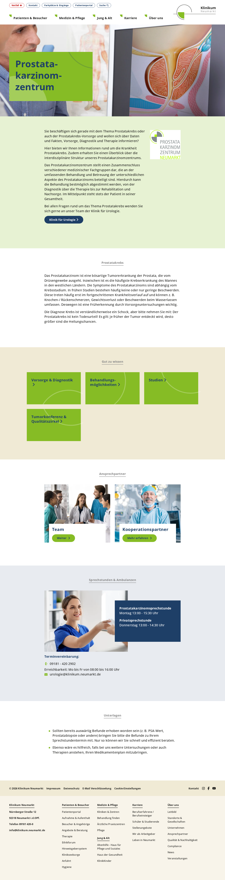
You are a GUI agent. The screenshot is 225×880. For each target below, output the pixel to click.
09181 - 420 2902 (63, 664)
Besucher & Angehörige (76, 824)
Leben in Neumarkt (143, 840)
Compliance (175, 846)
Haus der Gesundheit (109, 854)
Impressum (53, 788)
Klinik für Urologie (62, 220)
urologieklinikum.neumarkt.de (75, 674)
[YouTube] (214, 788)
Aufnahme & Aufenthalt (76, 818)
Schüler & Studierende (145, 821)
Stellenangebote (142, 827)
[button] (16, 5)
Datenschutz (71, 788)
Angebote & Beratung (75, 830)
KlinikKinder (104, 861)
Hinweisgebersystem (74, 848)
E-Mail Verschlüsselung (96, 788)
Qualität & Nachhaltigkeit (182, 840)
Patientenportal (71, 812)
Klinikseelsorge (71, 854)
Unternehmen (176, 827)
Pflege (101, 830)
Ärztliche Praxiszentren (111, 824)
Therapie (67, 836)
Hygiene (66, 867)
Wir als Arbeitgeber (143, 834)
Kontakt (194, 788)
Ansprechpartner (178, 834)
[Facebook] (208, 788)
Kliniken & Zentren (108, 812)
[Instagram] (203, 788)
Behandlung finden (108, 818)
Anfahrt (66, 861)
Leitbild (172, 812)
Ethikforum (68, 842)
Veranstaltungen (177, 858)
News (171, 852)
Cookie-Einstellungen (127, 788)
